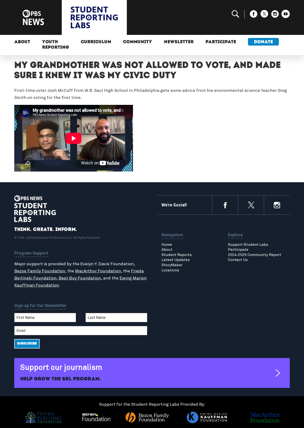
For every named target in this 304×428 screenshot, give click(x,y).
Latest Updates (176, 260)
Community (137, 42)
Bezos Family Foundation (39, 271)
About (22, 42)
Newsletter (179, 42)
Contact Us (238, 260)
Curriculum (96, 42)
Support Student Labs (248, 245)
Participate (220, 42)
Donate (263, 42)
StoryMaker (172, 265)
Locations (170, 270)
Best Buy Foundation (80, 278)
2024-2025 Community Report (254, 255)
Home (167, 245)
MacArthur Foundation (98, 271)
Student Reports (177, 255)
